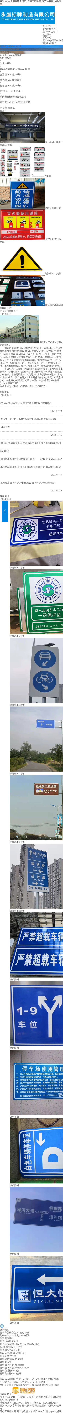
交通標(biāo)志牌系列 (10, 74)
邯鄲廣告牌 (5, 52)
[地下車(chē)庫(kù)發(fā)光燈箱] (22, 142)
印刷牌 (48, 176)
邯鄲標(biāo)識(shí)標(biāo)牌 (14, 1367)
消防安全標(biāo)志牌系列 (13, 96)
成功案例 (47, 34)
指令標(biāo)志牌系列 (10, 85)
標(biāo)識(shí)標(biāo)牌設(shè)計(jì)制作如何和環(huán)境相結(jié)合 (30, 447)
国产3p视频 (22, 1411)
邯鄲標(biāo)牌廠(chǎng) (12, 1365)
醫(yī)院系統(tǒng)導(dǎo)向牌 (15, 69)
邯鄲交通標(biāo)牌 (9, 49)
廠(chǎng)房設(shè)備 (52, 40)
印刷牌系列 (5, 63)
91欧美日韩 (34, 1411)
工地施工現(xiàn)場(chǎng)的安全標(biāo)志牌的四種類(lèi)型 (30, 467)
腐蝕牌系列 (5, 58)
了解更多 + (5, 313)
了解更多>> (6, 499)
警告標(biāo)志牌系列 (10, 80)
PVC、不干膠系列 (11, 91)
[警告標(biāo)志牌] (22, 273)
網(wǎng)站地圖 (8, 1379)
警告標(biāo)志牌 (53, 273)
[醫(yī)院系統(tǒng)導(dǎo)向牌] (22, 305)
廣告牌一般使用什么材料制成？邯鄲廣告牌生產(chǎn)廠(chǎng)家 (28, 423)
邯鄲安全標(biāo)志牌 (10, 46)
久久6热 (44, 1411)
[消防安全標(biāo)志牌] (22, 239)
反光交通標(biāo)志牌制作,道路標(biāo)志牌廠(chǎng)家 (27, 483)
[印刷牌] (22, 176)
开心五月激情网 (8, 1411)
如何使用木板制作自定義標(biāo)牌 (17, 459)
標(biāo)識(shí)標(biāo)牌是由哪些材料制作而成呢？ (26, 403)
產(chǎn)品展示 (49, 31)
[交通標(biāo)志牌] (22, 208)
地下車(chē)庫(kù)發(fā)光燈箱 (15, 102)
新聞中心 (47, 37)
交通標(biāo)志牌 (53, 208)
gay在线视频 (55, 1411)
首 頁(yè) (46, 26)
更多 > (3, 110)
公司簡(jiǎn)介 (49, 28)
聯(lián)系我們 (49, 43)
